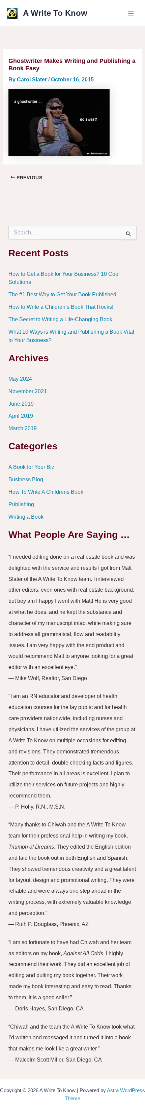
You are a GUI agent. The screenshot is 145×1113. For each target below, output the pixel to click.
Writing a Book (26, 517)
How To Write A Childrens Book (45, 492)
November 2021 (27, 391)
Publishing (21, 504)
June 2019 (21, 404)
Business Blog (25, 479)
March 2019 (22, 428)
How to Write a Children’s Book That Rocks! (60, 307)
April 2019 (20, 416)
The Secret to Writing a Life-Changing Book (60, 319)
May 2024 (20, 379)
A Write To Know (55, 13)
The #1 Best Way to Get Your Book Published (62, 294)
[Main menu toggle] (130, 13)
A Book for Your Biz (31, 467)
